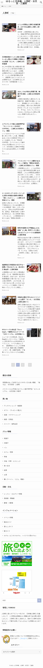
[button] (41, 2)
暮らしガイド (8, 526)
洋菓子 (6, 443)
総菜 (5, 470)
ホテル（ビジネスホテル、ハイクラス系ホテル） (20, 535)
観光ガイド (8, 522)
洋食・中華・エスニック (12, 461)
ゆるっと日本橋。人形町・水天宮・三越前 (21, 2)
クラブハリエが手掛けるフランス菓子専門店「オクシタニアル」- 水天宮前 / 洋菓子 (21, 390)
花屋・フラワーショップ (12, 415)
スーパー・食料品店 (11, 424)
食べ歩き (7, 466)
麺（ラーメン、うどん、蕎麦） (14, 479)
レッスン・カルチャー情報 (13, 494)
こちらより (23, 638)
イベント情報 (8, 517)
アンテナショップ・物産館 (13, 406)
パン (5, 447)
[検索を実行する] (39, 600)
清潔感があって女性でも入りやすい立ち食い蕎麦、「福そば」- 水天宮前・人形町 (21, 383)
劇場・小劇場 (8, 503)
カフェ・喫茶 (8, 452)
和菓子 (6, 438)
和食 (5, 456)
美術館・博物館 (9, 498)
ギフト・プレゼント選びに (13, 410)
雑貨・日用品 (8, 419)
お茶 (5, 475)
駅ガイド (7, 531)
